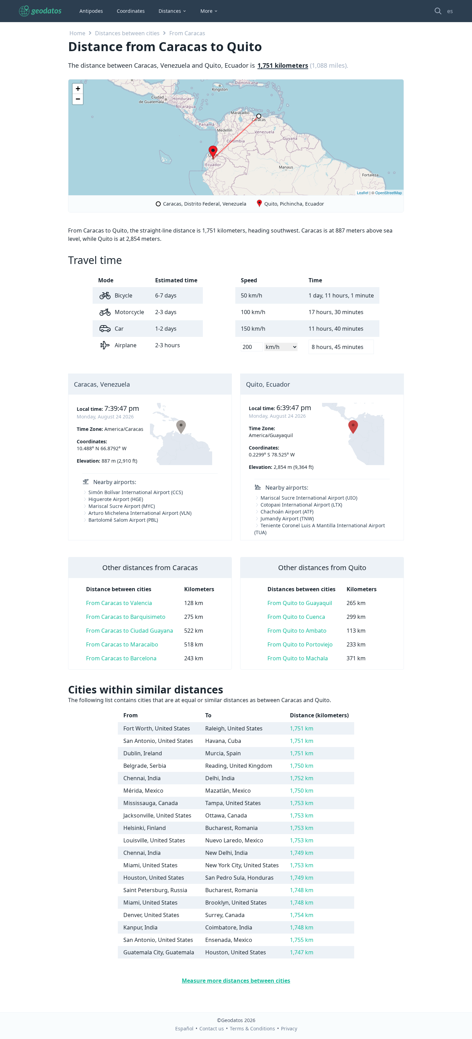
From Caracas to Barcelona (121, 658)
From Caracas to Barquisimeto (126, 617)
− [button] (78, 99)
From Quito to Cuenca (296, 617)
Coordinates (131, 11)
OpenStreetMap (388, 192)
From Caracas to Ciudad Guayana (129, 630)
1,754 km (301, 915)
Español (184, 1028)
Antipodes (91, 11)
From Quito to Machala (297, 658)
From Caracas (187, 33)
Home (77, 33)
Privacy (289, 1028)
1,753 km (301, 803)
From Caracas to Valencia (119, 603)
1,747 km (301, 952)
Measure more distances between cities (236, 980)
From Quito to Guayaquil (299, 603)
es (450, 11)
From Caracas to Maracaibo (122, 644)
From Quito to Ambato (297, 630)
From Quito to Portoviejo (300, 644)
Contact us (211, 1028)
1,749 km (301, 853)
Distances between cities (127, 33)
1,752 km (301, 778)
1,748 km (301, 890)
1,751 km (301, 728)
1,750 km (301, 765)
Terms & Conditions (252, 1028)
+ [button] (78, 88)
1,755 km (301, 940)
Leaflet (362, 192)
